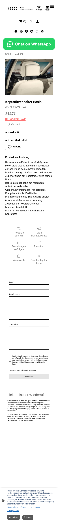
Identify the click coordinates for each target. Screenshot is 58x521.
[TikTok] (26, 31)
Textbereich (13, 324)
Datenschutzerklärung (16, 507)
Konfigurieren (13, 511)
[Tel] (42, 31)
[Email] (37, 31)
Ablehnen (28, 517)
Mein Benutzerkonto (39, 234)
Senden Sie (29, 376)
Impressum (35, 507)
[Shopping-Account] (37, 21)
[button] (15, 147)
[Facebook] (16, 31)
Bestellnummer (15, 294)
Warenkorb (19, 260)
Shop (8, 53)
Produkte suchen (19, 234)
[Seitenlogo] (29, 8)
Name (11, 282)
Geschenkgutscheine (39, 262)
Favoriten (39, 246)
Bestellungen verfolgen (19, 248)
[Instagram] (21, 31)
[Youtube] (31, 31)
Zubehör (19, 53)
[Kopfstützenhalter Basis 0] (29, 77)
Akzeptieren (14, 517)
